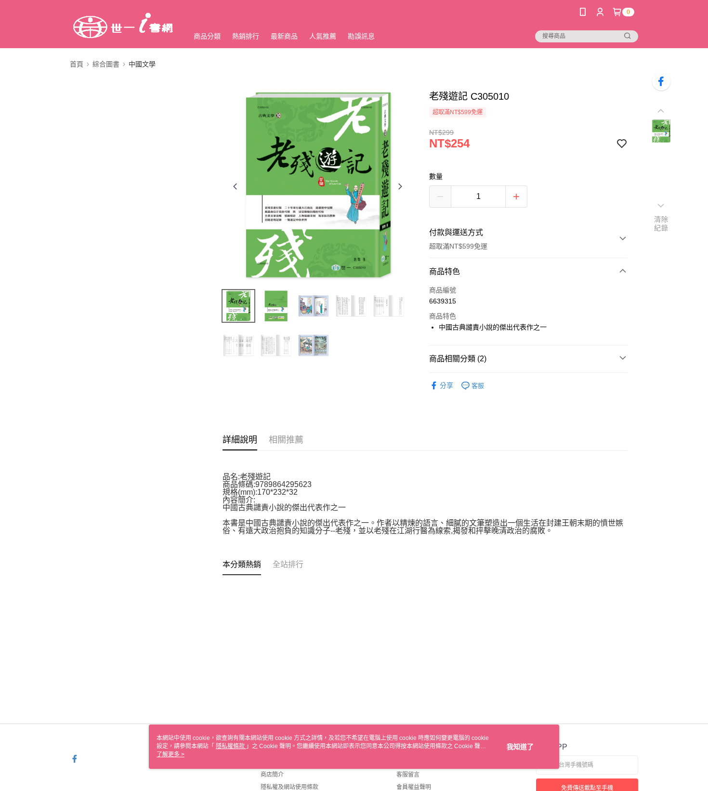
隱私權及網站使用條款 (289, 787)
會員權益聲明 (413, 787)
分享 (446, 385)
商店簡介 (272, 774)
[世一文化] (123, 25)
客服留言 (408, 774)
